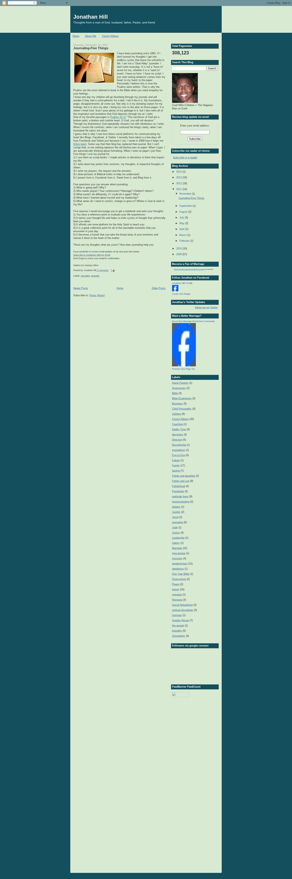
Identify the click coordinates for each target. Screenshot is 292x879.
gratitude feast (180, 496)
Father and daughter (183, 475)
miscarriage (178, 553)
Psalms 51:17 (118, 117)
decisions (177, 434)
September (186, 205)
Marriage (177, 548)
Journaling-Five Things (90, 48)
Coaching (177, 424)
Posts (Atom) (97, 295)
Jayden (176, 511)
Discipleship (179, 444)
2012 (179, 183)
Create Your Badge (181, 294)
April (182, 229)
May (182, 223)
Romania (177, 599)
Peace (175, 584)
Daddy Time (179, 429)
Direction (177, 439)
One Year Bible (180, 573)
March (183, 234)
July (182, 217)
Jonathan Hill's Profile (182, 283)
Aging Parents (180, 382)
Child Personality (181, 408)
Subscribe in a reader (185, 157)
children (176, 413)
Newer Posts (80, 288)
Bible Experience (181, 398)
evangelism (178, 450)
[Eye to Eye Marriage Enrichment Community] (184, 365)
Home (76, 36)
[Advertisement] (192, 720)
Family (176, 465)
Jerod (175, 517)
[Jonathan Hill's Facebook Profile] (175, 290)
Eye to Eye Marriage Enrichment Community (189, 269)
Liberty (176, 542)
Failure (176, 460)
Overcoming (179, 579)
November (185, 193)
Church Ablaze (110, 36)
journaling (85, 276)
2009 (179, 254)
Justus (176, 532)
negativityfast (180, 563)
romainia (177, 594)
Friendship (178, 491)
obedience (178, 568)
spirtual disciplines (182, 610)
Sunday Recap (180, 620)
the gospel (178, 625)
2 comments (102, 270)
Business (177, 403)
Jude (175, 527)
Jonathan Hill (90, 17)
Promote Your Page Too (183, 369)
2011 (179, 189)
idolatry (176, 506)
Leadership (178, 537)
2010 (179, 248)
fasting (176, 470)
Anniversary (179, 388)
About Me (90, 36)
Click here (80, 144)
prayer (175, 589)
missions (177, 558)
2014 (179, 171)
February (184, 240)
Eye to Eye (178, 455)
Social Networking (182, 604)
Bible (175, 393)
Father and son (180, 481)
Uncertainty (178, 635)
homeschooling (180, 501)
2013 (179, 177)
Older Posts (158, 288)
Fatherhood (178, 486)
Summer (177, 615)
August (183, 211)
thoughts (95, 276)
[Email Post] (112, 270)
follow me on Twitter (206, 307)
